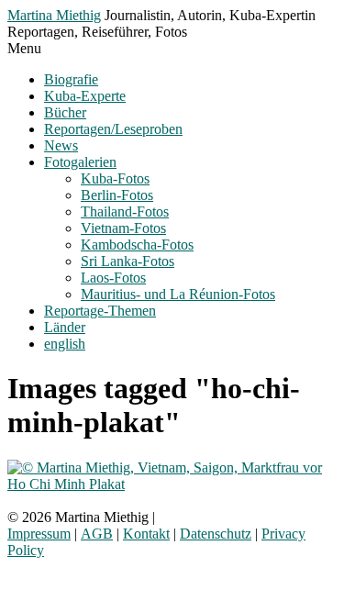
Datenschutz (215, 533)
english (64, 343)
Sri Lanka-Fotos (127, 261)
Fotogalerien (80, 162)
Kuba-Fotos (115, 178)
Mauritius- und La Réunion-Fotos (178, 294)
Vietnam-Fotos (123, 228)
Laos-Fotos (113, 277)
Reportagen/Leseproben (113, 129)
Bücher (65, 112)
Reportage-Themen (100, 310)
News (61, 145)
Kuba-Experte (85, 96)
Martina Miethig (54, 15)
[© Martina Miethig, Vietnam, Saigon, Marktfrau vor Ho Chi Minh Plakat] (172, 484)
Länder (64, 327)
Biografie (71, 79)
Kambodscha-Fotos (137, 244)
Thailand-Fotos (125, 211)
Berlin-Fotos (117, 195)
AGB (97, 533)
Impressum (39, 533)
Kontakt (146, 533)
